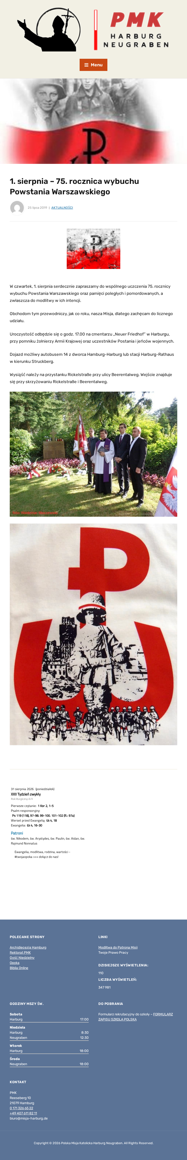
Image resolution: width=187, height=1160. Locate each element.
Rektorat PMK (20, 953)
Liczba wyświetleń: (118, 980)
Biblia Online (19, 968)
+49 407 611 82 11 (23, 1113)
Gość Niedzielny (22, 958)
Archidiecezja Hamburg (28, 947)
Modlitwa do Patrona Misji (118, 947)
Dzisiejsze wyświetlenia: (123, 965)
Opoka (14, 963)
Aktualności (62, 207)
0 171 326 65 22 (21, 1108)
